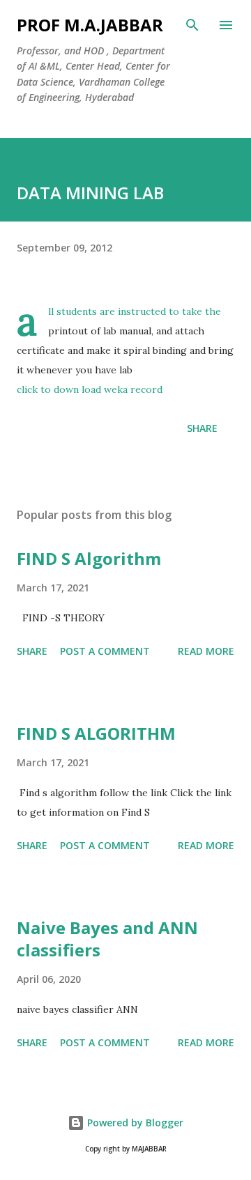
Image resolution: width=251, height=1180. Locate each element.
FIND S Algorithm (89, 558)
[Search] (192, 25)
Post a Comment (105, 651)
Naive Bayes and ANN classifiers (107, 938)
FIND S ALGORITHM (96, 733)
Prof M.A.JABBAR (90, 24)
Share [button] (202, 428)
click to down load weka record (89, 389)
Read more (206, 651)
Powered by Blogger (133, 1122)
